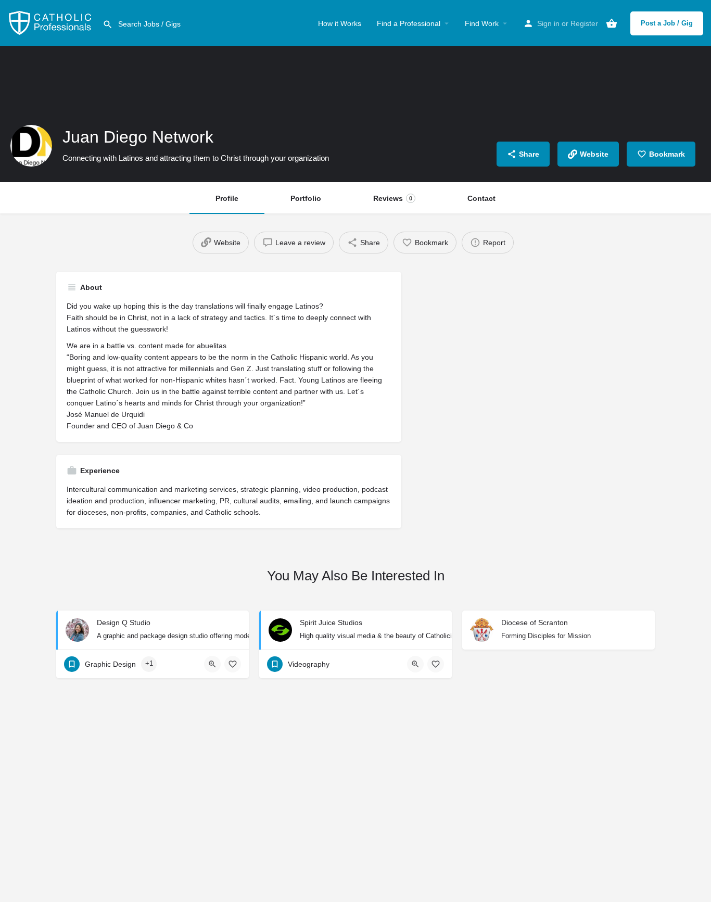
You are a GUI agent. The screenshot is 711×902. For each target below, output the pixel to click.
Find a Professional (408, 23)
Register (584, 23)
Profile (226, 198)
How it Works (339, 23)
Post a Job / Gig (667, 23)
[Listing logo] (31, 146)
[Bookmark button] (232, 664)
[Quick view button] (212, 664)
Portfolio (305, 198)
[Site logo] (51, 22)
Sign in (548, 23)
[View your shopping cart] (611, 23)
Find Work (482, 23)
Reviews (392, 198)
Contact (481, 198)
